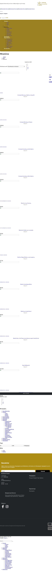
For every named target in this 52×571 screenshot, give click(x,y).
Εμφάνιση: (27, 62)
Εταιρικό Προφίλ (33, 478)
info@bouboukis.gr (6, 480)
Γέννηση (6, 21)
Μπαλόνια (6, 27)
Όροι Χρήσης (40, 478)
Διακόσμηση (9, 34)
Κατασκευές (7, 48)
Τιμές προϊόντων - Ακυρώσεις (17, 496)
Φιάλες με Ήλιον (8, 437)
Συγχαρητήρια (9, 42)
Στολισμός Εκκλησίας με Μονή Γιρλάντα (26, 176)
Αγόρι (7, 23)
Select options (26, 393)
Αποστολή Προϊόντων (16, 495)
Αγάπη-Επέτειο (9, 33)
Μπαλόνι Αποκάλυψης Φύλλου (26, 284)
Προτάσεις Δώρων (10, 46)
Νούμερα (8, 30)
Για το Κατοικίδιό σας (9, 429)
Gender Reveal (9, 31)
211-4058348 (4, 477)
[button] (1, 539)
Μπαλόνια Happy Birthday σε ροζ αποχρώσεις (26, 257)
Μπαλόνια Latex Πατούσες (26, 203)
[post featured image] (9, 73)
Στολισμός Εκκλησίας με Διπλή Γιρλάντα (25, 149)
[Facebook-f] (2, 506)
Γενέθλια (8, 29)
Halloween (8, 44)
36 (27, 67)
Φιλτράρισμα (26, 445)
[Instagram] (7, 506)
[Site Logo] (17, 8)
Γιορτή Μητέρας (9, 40)
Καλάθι (2, 537)
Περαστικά (7, 434)
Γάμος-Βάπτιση (8, 425)
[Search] (12, 541)
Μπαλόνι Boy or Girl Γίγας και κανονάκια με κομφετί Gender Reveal (26, 338)
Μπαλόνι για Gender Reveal (26, 311)
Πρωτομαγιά (5, 440)
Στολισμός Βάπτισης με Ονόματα (26, 122)
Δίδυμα (6, 414)
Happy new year (9, 43)
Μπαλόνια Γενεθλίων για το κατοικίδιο (26, 230)
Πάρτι (6, 433)
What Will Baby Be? (26, 365)
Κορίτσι (8, 22)
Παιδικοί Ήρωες (9, 28)
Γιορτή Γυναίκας (9, 41)
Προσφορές (5, 438)
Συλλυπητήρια (8, 568)
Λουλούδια (5, 419)
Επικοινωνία (8, 495)
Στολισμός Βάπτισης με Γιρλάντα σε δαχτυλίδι (26, 95)
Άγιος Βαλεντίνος (6, 411)
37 (27, 68)
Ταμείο (5, 537)
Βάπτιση (9, 427)
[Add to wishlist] (50, 74)
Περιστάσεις (7, 37)
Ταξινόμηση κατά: (4, 66)
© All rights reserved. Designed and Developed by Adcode (12, 525)
